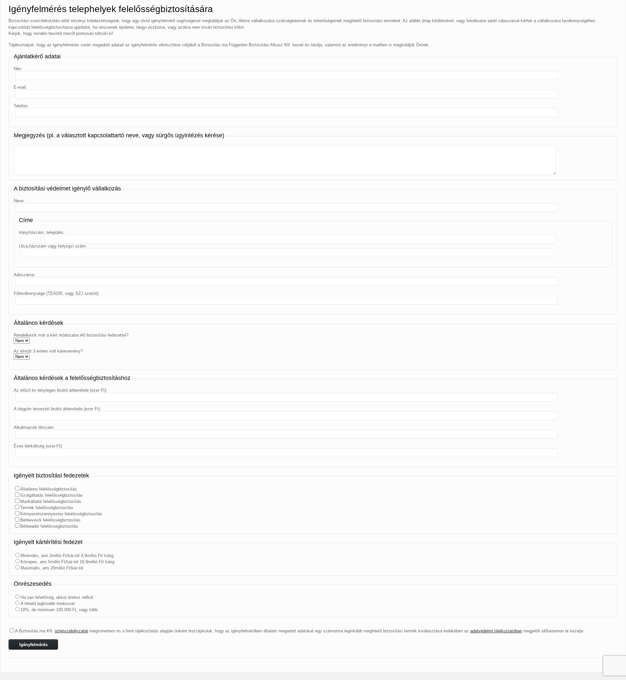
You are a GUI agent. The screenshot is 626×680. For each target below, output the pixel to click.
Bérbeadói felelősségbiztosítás (49, 526)
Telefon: (21, 105)
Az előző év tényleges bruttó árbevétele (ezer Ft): (60, 390)
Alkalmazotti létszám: (34, 427)
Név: (18, 68)
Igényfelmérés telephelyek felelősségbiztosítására (110, 9)
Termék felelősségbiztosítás (46, 507)
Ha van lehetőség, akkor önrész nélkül (57, 597)
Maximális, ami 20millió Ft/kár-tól (52, 568)
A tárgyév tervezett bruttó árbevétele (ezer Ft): (57, 408)
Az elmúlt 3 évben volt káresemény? (48, 351)
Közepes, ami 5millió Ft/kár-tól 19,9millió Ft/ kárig (67, 561)
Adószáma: (24, 274)
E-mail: (20, 87)
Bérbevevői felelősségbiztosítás (50, 520)
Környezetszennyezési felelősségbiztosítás (61, 513)
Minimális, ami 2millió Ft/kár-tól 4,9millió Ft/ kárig (67, 555)
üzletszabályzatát (71, 630)
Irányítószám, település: (42, 232)
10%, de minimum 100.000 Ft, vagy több (59, 609)
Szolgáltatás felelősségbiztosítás (51, 495)
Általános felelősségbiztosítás (48, 489)
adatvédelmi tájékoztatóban (496, 630)
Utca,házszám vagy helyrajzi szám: (53, 246)
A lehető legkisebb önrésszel (48, 603)
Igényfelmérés (33, 644)
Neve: (19, 200)
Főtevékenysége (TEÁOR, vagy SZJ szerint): (57, 293)
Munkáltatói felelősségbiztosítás (50, 501)
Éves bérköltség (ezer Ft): (38, 446)
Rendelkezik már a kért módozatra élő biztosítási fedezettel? (71, 335)
